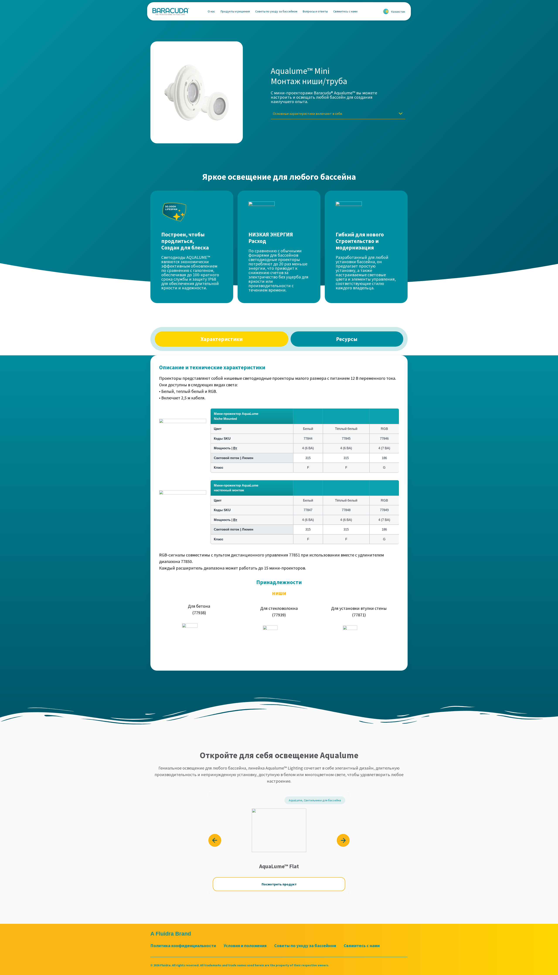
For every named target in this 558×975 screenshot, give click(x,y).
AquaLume (295, 800)
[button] (214, 840)
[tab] (221, 339)
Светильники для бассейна (322, 800)
